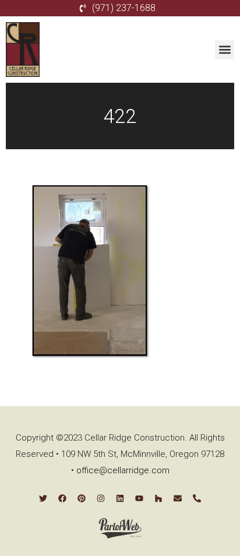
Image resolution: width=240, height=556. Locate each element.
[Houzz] (158, 498)
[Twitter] (43, 498)
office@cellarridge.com (123, 470)
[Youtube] (139, 498)
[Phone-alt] (197, 498)
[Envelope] (178, 498)
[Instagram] (101, 498)
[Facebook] (62, 498)
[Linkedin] (120, 498)
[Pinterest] (81, 498)
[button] (224, 49)
